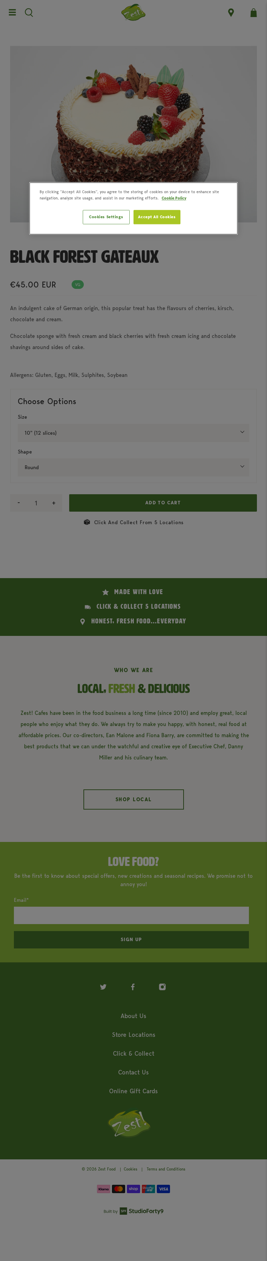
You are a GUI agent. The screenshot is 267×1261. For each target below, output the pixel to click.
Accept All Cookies (157, 216)
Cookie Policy (174, 198)
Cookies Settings (106, 216)
